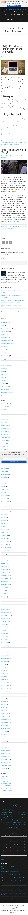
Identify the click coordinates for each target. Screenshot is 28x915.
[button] (14, 453)
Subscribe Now (14, 461)
